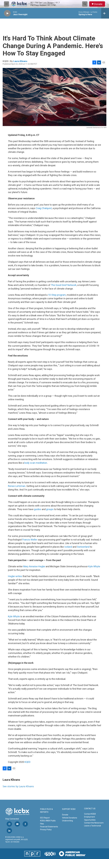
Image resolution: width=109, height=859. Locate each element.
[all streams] (105, 13)
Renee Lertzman (16, 486)
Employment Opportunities (90, 818)
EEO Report (45, 818)
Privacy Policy (46, 829)
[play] (7, 13)
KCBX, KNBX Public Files (48, 822)
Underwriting (67, 821)
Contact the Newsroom (94, 823)
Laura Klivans (20, 61)
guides (37, 509)
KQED (27, 762)
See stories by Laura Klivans (18, 786)
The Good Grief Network (63, 285)
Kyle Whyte (94, 566)
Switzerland (83, 546)
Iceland (68, 546)
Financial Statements (49, 827)
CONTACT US (89, 809)
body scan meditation (35, 462)
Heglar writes (15, 576)
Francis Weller (29, 539)
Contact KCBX (90, 814)
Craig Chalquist (44, 208)
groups (50, 509)
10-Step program (57, 294)
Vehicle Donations (69, 818)
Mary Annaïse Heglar (34, 566)
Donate (98, 4)
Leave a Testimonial (92, 826)
